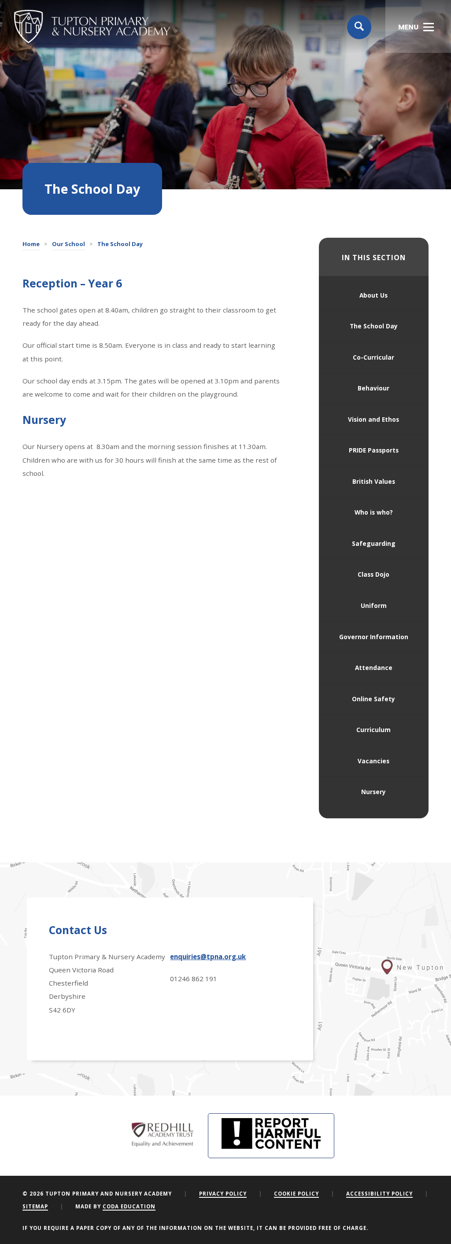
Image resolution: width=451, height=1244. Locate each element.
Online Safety (373, 699)
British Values (373, 481)
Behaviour (373, 388)
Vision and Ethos (373, 419)
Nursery (373, 792)
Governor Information (373, 637)
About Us (373, 295)
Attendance (373, 667)
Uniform (374, 605)
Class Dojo (373, 574)
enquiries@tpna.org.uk (208, 956)
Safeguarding (374, 543)
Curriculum (373, 729)
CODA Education (129, 1206)
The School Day (374, 326)
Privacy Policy (223, 1193)
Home (31, 244)
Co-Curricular (373, 357)
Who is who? (374, 512)
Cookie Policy (296, 1193)
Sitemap (35, 1206)
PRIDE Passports (374, 450)
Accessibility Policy (379, 1193)
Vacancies (373, 761)
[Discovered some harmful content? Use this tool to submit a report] (271, 1135)
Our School (68, 244)
